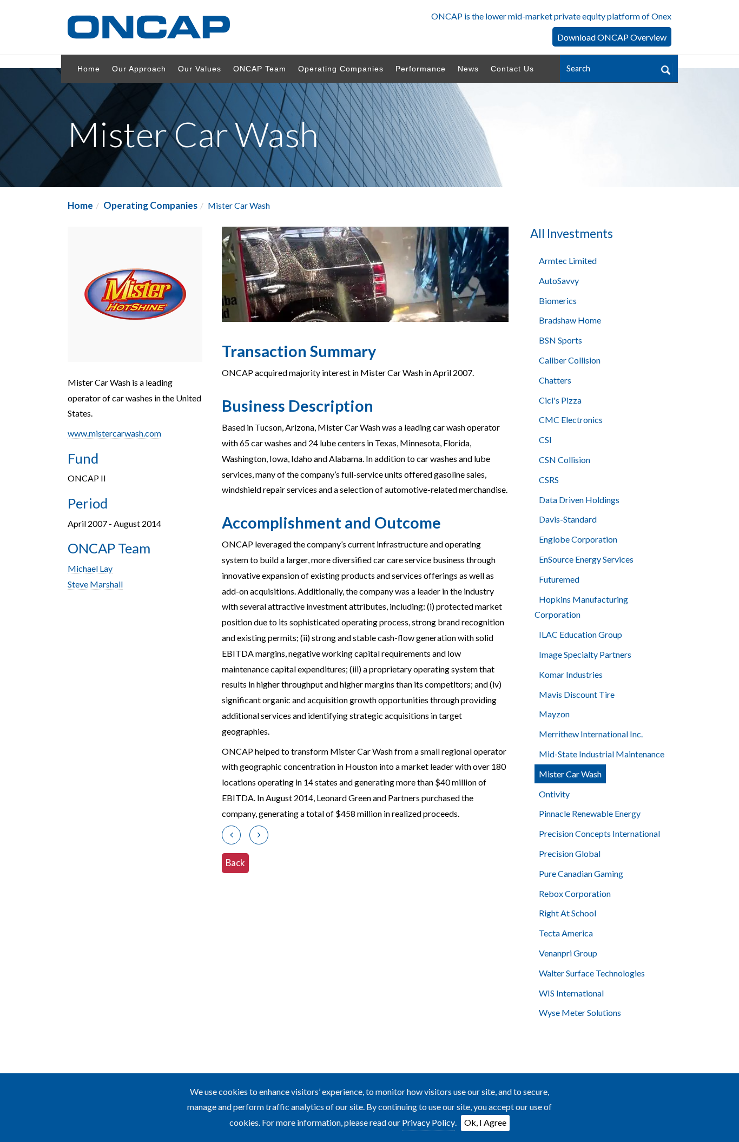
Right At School (567, 913)
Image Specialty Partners (585, 654)
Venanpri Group (568, 953)
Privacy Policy (428, 1122)
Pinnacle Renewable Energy (590, 813)
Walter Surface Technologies (592, 973)
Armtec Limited (568, 260)
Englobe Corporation (578, 539)
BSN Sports (560, 340)
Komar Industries (571, 674)
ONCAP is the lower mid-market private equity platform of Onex (551, 16)
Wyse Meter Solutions (580, 1012)
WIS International (571, 993)
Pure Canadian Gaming (581, 873)
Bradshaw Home (570, 320)
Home (80, 205)
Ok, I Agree (485, 1122)
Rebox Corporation (575, 893)
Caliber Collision (570, 360)
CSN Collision (564, 459)
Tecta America (566, 933)
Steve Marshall (95, 584)
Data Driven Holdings (579, 499)
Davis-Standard (568, 519)
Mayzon (554, 714)
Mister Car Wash (570, 774)
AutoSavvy (559, 280)
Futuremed (559, 579)
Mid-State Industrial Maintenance (601, 754)
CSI (545, 439)
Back (235, 862)
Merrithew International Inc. (591, 734)
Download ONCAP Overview (612, 37)
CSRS (549, 479)
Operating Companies (150, 205)
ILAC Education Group (580, 634)
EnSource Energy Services (586, 559)
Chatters (555, 380)
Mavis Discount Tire (577, 694)
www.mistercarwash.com (114, 433)
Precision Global (570, 853)
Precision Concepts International (599, 833)
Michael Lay (90, 568)
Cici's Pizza (560, 400)
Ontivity (554, 794)
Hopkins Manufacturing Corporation (581, 607)
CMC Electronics (571, 419)
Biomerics (558, 300)
